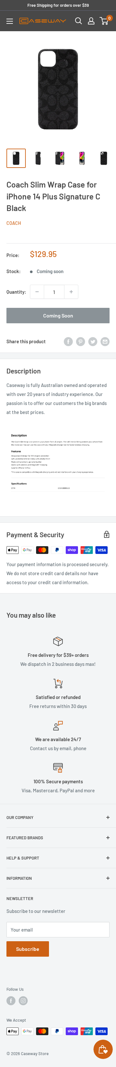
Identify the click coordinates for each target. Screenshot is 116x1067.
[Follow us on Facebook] (10, 1000)
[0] (104, 21)
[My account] (91, 20)
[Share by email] (105, 341)
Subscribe (27, 949)
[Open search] (78, 20)
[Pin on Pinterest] (80, 341)
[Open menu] (9, 21)
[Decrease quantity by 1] (37, 292)
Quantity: (16, 292)
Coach (13, 223)
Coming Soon (58, 315)
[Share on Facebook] (68, 341)
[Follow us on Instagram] (23, 1000)
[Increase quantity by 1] (71, 292)
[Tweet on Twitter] (92, 341)
